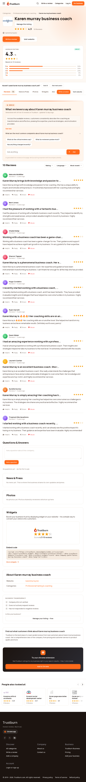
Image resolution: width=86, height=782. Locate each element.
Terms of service (61, 777)
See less (8, 129)
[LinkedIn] (14, 738)
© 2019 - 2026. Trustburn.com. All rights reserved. (21, 777)
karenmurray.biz (32, 581)
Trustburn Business (72, 748)
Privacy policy (48, 777)
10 (47, 537)
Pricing (67, 752)
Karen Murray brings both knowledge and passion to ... (32, 180)
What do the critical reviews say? (19, 139)
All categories (11, 748)
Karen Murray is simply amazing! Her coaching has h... (32, 395)
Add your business (72, 756)
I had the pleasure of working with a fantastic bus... (30, 208)
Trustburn (10, 722)
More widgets (11, 562)
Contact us (41, 752)
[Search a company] (37, 3)
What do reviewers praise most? (47, 139)
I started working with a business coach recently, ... (30, 423)
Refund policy (74, 777)
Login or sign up (12, 767)
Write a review (47, 3)
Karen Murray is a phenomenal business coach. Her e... (32, 262)
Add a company (12, 756)
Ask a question (11, 462)
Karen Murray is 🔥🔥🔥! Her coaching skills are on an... (32, 316)
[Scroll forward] (82, 684)
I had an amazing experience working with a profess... (32, 341)
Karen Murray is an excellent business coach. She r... (31, 366)
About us (40, 748)
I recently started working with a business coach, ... (30, 287)
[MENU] (4, 3)
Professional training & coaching (24, 13)
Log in (68, 3)
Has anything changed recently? (19, 145)
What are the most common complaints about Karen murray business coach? (34, 133)
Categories (59, 3)
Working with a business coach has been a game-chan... (33, 237)
